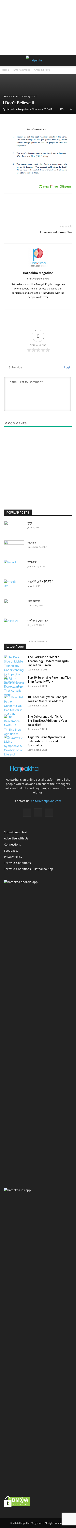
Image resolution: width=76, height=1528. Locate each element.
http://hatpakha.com (38, 278)
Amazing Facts (42, 69)
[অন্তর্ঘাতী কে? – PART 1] (10, 587)
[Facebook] (29, 303)
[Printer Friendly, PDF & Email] (54, 186)
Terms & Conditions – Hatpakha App (28, 869)
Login (67, 367)
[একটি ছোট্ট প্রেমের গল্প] (14, 626)
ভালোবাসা (32, 542)
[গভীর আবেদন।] (14, 606)
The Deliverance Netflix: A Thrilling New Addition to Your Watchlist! (47, 720)
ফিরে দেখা (32, 562)
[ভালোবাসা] (14, 547)
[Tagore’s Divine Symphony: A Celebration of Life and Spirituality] (14, 748)
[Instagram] (38, 303)
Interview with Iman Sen (56, 232)
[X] (46, 303)
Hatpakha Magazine (17, 109)
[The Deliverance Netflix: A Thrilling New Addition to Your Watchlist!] (14, 727)
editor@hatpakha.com (46, 801)
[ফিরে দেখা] (14, 567)
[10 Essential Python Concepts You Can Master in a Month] (14, 705)
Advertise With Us (16, 838)
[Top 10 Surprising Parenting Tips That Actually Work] (14, 686)
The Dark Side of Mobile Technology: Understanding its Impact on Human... (48, 661)
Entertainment (21, 69)
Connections (12, 844)
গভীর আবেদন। (35, 601)
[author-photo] (38, 267)
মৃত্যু (30, 523)
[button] (6, 60)
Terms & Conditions (17, 863)
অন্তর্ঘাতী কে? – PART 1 (41, 581)
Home (5, 69)
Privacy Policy (13, 857)
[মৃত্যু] (14, 528)
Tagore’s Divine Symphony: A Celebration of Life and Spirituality (46, 741)
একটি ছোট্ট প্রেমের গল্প (38, 620)
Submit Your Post (15, 832)
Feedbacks (11, 850)
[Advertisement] (38, 27)
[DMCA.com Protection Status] (17, 1506)
